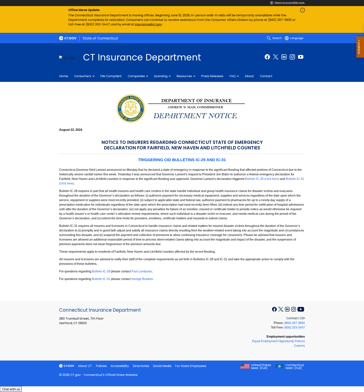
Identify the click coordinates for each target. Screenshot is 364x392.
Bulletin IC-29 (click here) (262, 178)
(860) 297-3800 (294, 323)
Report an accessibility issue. (290, 2)
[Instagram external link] (292, 57)
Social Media (162, 366)
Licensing (160, 76)
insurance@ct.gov (148, 24)
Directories (141, 366)
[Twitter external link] (275, 57)
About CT (85, 366)
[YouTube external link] (300, 57)
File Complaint (111, 76)
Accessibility (120, 366)
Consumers (82, 76)
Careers (299, 345)
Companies (136, 76)
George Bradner (142, 279)
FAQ (232, 76)
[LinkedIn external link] (284, 57)
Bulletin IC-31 (101, 279)
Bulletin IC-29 (101, 271)
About (249, 76)
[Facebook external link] (267, 57)
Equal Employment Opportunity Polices (278, 341)
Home (63, 76)
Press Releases (212, 76)
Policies (101, 366)
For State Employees (190, 366)
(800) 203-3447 (294, 327)
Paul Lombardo (141, 271)
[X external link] (281, 309)
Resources (184, 76)
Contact (266, 76)
